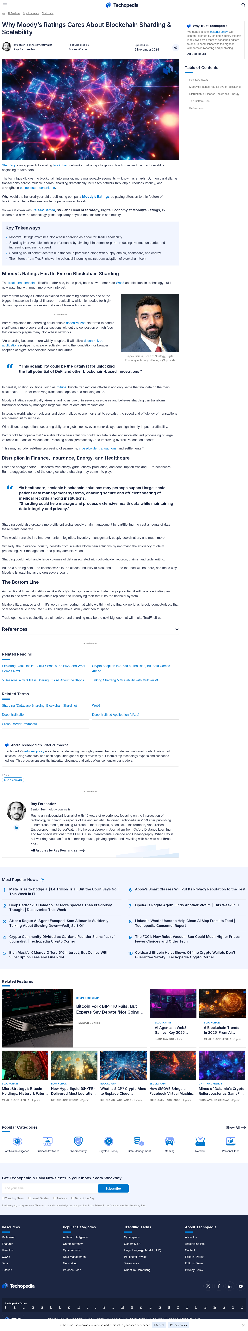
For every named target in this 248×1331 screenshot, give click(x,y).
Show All (233, 1127)
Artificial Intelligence (75, 1237)
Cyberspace (132, 1237)
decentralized (75, 323)
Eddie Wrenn (78, 49)
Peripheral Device (135, 1257)
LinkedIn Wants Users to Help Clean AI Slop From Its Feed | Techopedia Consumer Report (185, 923)
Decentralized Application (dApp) (115, 715)
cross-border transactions (97, 448)
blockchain (60, 165)
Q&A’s (6, 1257)
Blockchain (47, 13)
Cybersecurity (72, 1250)
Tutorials (7, 1270)
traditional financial (21, 283)
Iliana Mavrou (164, 1039)
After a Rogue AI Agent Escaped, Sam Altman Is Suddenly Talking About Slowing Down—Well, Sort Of (58, 923)
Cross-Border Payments (19, 724)
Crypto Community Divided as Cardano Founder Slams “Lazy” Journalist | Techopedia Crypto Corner (62, 939)
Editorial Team (194, 1263)
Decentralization (13, 715)
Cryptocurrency (31, 13)
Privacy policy (178, 1325)
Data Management (74, 1257)
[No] (243, 1325)
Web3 (120, 283)
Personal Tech (72, 1270)
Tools (5, 1263)
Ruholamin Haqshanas (115, 1100)
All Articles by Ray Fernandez (54, 850)
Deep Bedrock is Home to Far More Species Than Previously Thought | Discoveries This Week (60, 907)
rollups (61, 387)
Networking (70, 1263)
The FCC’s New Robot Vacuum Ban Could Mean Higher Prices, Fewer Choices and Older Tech (188, 939)
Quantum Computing (137, 1270)
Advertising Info (195, 1244)
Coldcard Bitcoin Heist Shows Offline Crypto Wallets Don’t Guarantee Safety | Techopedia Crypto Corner (185, 954)
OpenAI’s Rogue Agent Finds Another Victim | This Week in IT (187, 905)
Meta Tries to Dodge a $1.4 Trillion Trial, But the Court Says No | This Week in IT (64, 891)
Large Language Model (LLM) (142, 1250)
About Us (191, 1237)
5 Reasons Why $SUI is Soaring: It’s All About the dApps (43, 680)
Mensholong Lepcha (217, 1039)
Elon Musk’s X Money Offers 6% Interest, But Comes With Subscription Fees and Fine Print (58, 954)
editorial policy (34, 751)
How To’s (8, 1250)
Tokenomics (131, 1263)
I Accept (159, 1325)
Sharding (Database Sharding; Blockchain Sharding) (39, 705)
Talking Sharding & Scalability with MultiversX (125, 680)
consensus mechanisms (37, 188)
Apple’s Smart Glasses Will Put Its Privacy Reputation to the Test (190, 889)
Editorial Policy (194, 1257)
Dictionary (8, 1237)
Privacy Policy (194, 1270)
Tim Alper (82, 1022)
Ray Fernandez (43, 804)
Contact (190, 1250)
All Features (14, 13)
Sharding (8, 165)
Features (7, 1244)
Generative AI (132, 1244)
